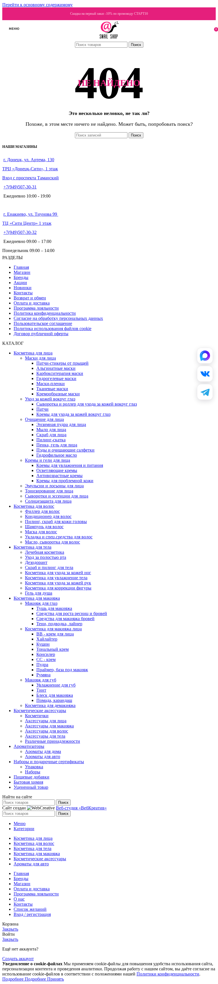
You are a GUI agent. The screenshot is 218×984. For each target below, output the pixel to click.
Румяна (43, 674)
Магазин (22, 272)
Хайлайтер (46, 639)
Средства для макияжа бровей (65, 618)
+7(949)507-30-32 (20, 232)
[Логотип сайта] (109, 38)
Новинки (23, 287)
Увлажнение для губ (56, 685)
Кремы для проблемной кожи (64, 480)
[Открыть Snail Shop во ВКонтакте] (205, 374)
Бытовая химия (28, 782)
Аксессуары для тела (45, 736)
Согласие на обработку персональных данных (58, 318)
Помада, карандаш (54, 700)
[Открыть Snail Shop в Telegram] (205, 392)
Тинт (41, 690)
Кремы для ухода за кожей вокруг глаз (73, 414)
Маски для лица (40, 358)
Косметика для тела (32, 547)
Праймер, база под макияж (62, 669)
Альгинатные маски (56, 368)
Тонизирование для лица (49, 490)
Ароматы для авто (42, 756)
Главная (21, 267)
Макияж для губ (40, 679)
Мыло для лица (51, 429)
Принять (55, 979)
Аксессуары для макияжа (49, 725)
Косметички (37, 715)
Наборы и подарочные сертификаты (49, 761)
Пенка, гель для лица (56, 444)
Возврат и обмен (30, 297)
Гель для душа (38, 593)
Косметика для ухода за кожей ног (58, 572)
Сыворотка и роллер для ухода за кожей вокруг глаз (86, 404)
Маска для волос (41, 531)
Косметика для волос (34, 506)
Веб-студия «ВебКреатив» (81, 807)
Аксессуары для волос (46, 731)
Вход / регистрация (32, 914)
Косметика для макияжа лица (53, 628)
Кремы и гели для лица (47, 460)
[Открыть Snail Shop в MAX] (205, 356)
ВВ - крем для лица (55, 633)
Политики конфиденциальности (168, 974)
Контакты (23, 292)
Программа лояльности (36, 308)
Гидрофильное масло (56, 455)
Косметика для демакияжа (50, 705)
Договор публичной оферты (41, 333)
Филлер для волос (42, 511)
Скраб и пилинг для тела (49, 567)
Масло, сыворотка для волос (52, 542)
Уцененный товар (31, 787)
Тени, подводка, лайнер (59, 623)
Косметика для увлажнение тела (56, 577)
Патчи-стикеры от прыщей (62, 363)
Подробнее (24, 979)
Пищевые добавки (31, 777)
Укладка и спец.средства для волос (59, 536)
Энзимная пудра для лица (61, 424)
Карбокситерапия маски (59, 373)
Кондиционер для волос (48, 516)
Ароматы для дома (43, 751)
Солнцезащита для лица (48, 501)
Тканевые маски (52, 388)
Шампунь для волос (44, 526)
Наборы (32, 771)
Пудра (42, 664)
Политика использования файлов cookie (52, 328)
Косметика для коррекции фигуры (58, 588)
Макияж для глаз (41, 603)
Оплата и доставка (32, 303)
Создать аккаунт (18, 958)
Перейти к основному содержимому (37, 4)
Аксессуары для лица (45, 720)
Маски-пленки (50, 383)
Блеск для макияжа (54, 695)
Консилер (45, 654)
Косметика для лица (33, 353)
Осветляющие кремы (56, 470)
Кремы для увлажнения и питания (69, 465)
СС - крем (46, 659)
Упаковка (34, 766)
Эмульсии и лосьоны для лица (54, 485)
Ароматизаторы (29, 746)
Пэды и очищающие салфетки (65, 450)
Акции (20, 282)
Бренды (21, 277)
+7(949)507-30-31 (20, 186)
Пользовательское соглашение (43, 323)
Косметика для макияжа (37, 598)
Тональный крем (52, 649)
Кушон (43, 644)
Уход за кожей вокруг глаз (50, 398)
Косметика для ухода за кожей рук (58, 582)
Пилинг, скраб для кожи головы (56, 521)
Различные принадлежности (52, 741)
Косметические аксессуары (40, 710)
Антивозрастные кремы (59, 475)
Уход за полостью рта (45, 557)
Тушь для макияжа (54, 608)
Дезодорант (36, 562)
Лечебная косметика (44, 552)
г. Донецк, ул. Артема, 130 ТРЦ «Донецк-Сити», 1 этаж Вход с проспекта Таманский (30, 168)
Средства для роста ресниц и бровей (71, 613)
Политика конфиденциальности (45, 313)
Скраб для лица (51, 434)
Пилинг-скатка (51, 439)
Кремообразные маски (58, 393)
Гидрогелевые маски (56, 378)
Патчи (42, 409)
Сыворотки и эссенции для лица (56, 496)
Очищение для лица (44, 419)
